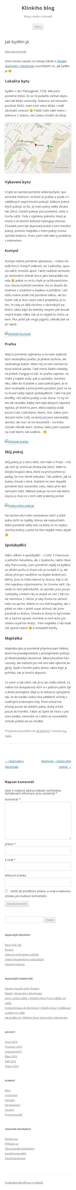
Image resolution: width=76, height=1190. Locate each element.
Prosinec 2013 (13, 1047)
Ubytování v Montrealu (28, 993)
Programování (13, 1114)
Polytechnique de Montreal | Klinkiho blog (30, 1008)
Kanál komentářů (15, 1153)
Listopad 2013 (13, 1051)
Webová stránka (15, 875)
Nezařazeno (12, 1105)
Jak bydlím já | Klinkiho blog (21, 1017)
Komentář (13, 799)
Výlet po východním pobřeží (22, 954)
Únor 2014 (11, 1042)
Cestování (11, 1095)
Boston (9, 949)
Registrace (11, 1139)
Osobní (9, 1110)
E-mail (10, 860)
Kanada (10, 1100)
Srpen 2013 (12, 1066)
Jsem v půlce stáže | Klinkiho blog (25, 998)
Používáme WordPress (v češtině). (24, 1182)
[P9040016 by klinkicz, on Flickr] (16, 441)
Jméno (10, 844)
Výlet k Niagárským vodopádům (24, 959)
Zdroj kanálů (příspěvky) (19, 1148)
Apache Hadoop (15, 964)
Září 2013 (10, 1061)
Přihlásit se (11, 1144)
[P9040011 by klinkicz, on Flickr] (18, 334)
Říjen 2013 (11, 1056)
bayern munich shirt (17, 988)
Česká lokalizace (15, 1158)
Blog (7, 1090)
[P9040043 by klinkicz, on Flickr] (19, 506)
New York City (13, 945)
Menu (38, 26)
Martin (9, 993)
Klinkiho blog (38, 8)
